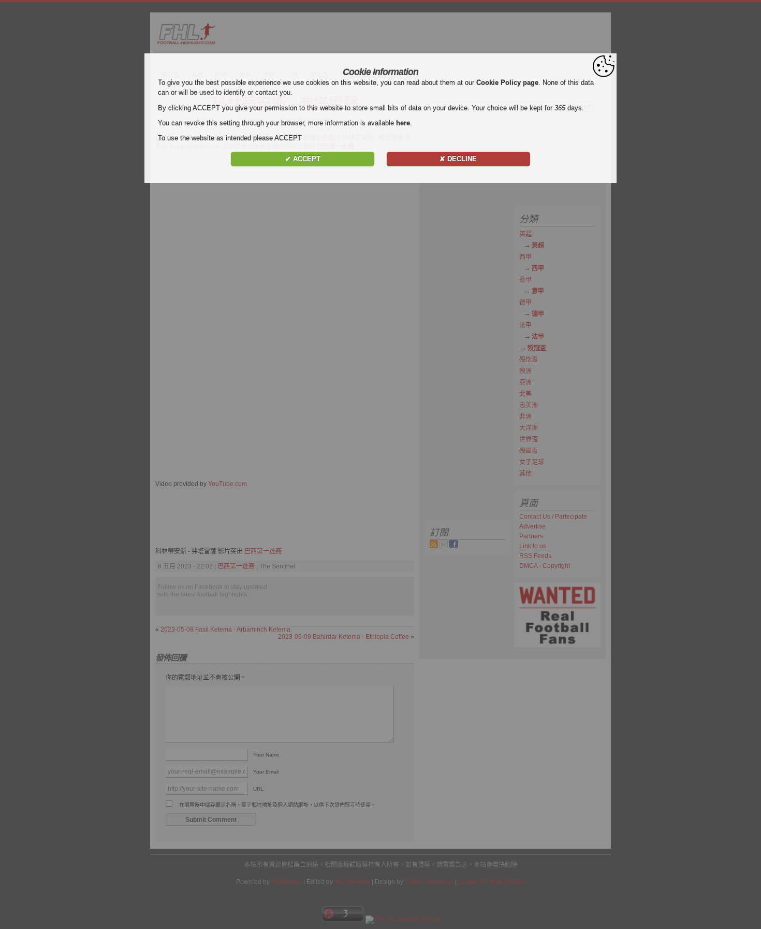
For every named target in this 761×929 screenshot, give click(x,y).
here (403, 123)
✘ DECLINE (458, 159)
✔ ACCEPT (302, 159)
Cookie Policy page (507, 83)
